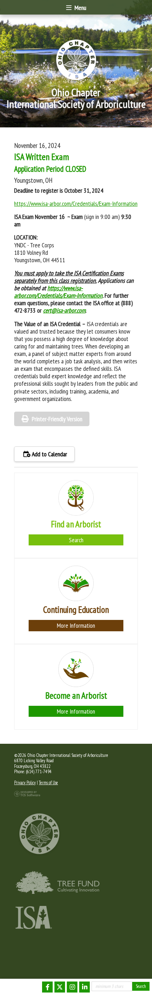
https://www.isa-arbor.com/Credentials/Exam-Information (76, 203)
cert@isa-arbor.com (64, 310)
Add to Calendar (48, 454)
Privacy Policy (25, 783)
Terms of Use (48, 783)
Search (76, 540)
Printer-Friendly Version (57, 419)
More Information (76, 625)
